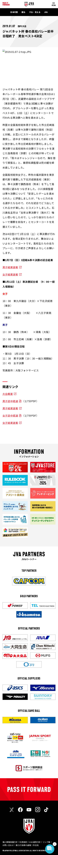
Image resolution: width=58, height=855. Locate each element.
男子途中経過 (10, 401)
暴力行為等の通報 (23, 845)
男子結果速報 (10, 267)
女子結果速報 (10, 274)
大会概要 (8, 394)
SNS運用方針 (35, 842)
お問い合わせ (8, 845)
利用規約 (23, 842)
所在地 (36, 845)
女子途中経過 (10, 415)
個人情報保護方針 (10, 842)
